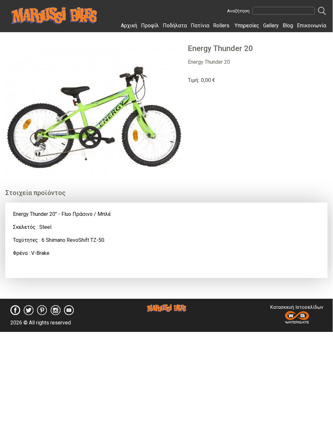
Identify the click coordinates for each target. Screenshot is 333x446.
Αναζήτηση (238, 10)
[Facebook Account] (15, 312)
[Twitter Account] (28, 312)
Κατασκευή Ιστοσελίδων (296, 307)
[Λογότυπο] (166, 310)
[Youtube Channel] (69, 312)
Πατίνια (200, 25)
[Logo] (54, 22)
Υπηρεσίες (247, 25)
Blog (288, 25)
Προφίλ (150, 25)
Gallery (271, 25)
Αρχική (129, 25)
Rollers (221, 25)
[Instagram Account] (55, 312)
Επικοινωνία (311, 25)
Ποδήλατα (175, 25)
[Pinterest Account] (42, 312)
